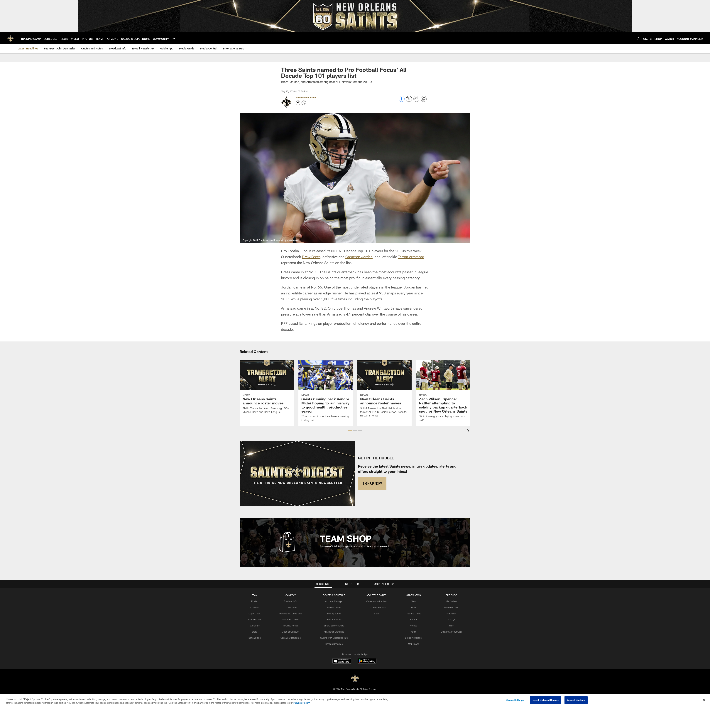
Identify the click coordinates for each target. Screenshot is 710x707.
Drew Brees (311, 256)
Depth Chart (254, 613)
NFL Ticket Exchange (334, 631)
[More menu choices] (173, 38)
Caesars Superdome (290, 637)
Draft (413, 607)
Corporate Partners (376, 607)
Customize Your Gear (451, 631)
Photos (413, 619)
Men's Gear (451, 601)
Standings (254, 625)
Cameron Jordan (359, 256)
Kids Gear (451, 613)
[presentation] (468, 431)
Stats (254, 631)
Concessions (290, 607)
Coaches (254, 607)
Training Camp (413, 613)
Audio (414, 631)
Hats (451, 625)
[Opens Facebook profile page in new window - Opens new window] (298, 103)
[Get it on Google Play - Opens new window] (367, 662)
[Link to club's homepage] (10, 38)
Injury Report (254, 619)
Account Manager (334, 601)
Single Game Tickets (334, 625)
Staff (376, 613)
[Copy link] (424, 99)
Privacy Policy (301, 702)
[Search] (638, 38)
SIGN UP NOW (372, 483)
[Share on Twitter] (409, 100)
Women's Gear (451, 607)
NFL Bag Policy (290, 625)
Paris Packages (334, 619)
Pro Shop (451, 595)
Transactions (254, 637)
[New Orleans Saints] (355, 678)
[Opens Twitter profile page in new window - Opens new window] (304, 103)
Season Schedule (334, 644)
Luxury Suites (334, 613)
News (413, 601)
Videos (413, 625)
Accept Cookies (576, 699)
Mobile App (413, 644)
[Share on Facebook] (402, 100)
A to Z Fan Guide (290, 619)
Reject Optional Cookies (545, 699)
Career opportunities (376, 601)
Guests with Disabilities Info (334, 637)
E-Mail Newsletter (413, 637)
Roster (254, 601)
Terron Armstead (411, 256)
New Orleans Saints (306, 97)
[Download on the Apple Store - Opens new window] (342, 661)
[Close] (704, 700)
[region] (355, 700)
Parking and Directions (290, 613)
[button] (350, 430)
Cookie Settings (515, 699)
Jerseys (451, 619)
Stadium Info (290, 601)
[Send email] (416, 100)
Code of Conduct (290, 631)
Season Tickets (334, 607)
